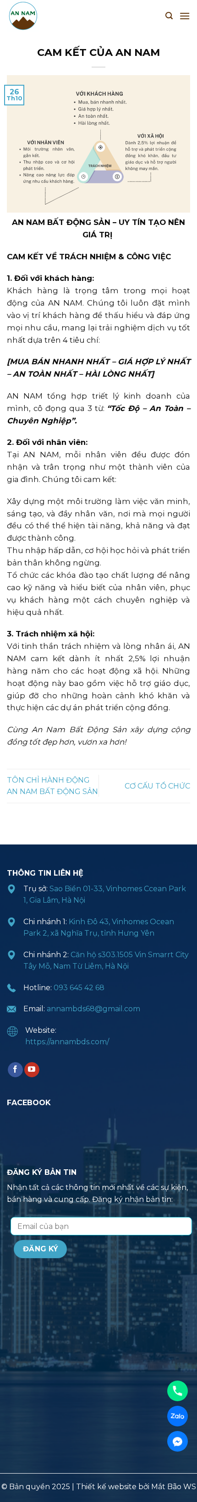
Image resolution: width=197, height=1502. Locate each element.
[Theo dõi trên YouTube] (31, 1070)
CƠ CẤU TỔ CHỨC (157, 786)
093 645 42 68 (79, 987)
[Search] (169, 16)
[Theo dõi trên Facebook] (15, 1070)
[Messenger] (177, 1441)
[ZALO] (177, 1416)
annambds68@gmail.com (93, 1008)
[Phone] (177, 1391)
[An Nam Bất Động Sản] (52, 16)
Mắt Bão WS (173, 1486)
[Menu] (184, 16)
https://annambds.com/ (67, 1041)
